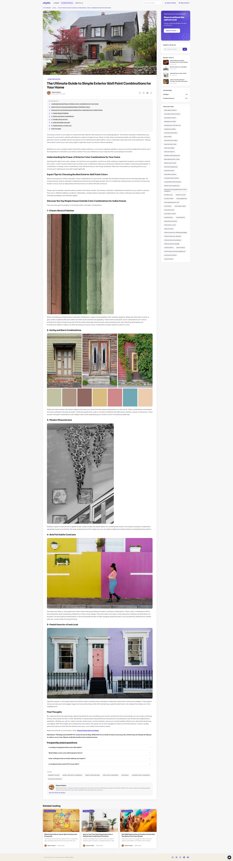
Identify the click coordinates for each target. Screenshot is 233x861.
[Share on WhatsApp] (139, 92)
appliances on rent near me (172, 125)
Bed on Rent (167, 136)
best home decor (169, 170)
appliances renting (169, 129)
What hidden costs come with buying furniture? (65, 753)
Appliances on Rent (170, 121)
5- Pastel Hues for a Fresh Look (61, 125)
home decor (125, 775)
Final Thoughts (56, 129)
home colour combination (110, 775)
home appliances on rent (171, 202)
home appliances (181, 198)
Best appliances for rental (171, 159)
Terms (71, 857)
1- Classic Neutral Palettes (59, 113)
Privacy (67, 857)
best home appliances (170, 167)
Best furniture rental (170, 163)
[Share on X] (143, 92)
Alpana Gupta (56, 92)
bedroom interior (169, 151)
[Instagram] (172, 857)
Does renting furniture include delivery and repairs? (67, 758)
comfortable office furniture (172, 182)
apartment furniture (170, 117)
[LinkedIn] (184, 857)
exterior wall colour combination (72, 775)
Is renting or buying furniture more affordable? (65, 747)
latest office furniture (170, 221)
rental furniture (168, 247)
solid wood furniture (170, 255)
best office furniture (170, 174)
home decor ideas (180, 206)
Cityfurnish (47, 7)
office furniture (168, 228)
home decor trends (170, 213)
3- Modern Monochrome (59, 119)
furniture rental (168, 198)
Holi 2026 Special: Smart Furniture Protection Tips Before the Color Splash (138, 835)
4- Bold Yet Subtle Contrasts (60, 122)
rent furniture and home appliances (174, 251)
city (46, 3)
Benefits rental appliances (172, 155)
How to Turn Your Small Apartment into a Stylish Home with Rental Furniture (98, 835)
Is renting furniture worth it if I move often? (64, 764)
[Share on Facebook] (147, 92)
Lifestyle (56, 3)
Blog (54, 7)
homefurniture (168, 217)
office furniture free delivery (172, 240)
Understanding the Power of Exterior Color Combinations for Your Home (74, 104)
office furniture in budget (171, 244)
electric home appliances (171, 185)
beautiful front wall (53, 775)
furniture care (168, 194)
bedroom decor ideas (170, 140)
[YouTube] (187, 857)
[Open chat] (229, 857)
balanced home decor (170, 133)
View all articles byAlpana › (57, 792)
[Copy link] (151, 92)
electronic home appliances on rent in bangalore (175, 190)
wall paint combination (55, 779)
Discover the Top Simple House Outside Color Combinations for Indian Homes (76, 110)
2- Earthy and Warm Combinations (62, 116)
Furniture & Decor (67, 3)
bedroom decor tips (170, 144)
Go (185, 49)
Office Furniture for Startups (172, 236)
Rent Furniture (180, 247)
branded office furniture (171, 178)
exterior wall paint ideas (92, 775)
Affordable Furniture (170, 110)
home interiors (180, 217)
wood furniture (168, 259)
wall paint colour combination (141, 775)
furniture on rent (180, 194)
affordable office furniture (172, 114)
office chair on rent (170, 225)
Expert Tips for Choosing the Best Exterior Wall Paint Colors (70, 107)
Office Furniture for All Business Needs (175, 232)
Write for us (79, 3)
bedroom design (169, 148)
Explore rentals (171, 30)
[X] (180, 857)
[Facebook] (176, 857)
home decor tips (169, 210)
